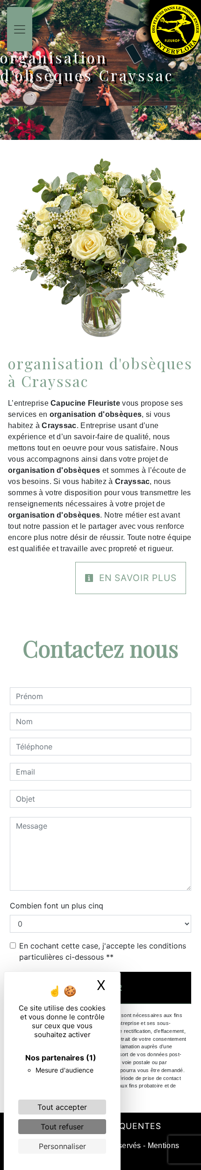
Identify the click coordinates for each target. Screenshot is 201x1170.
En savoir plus (136, 577)
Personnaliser (62, 1146)
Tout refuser (62, 1126)
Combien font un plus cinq (56, 905)
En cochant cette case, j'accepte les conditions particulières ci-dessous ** (102, 951)
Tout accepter (62, 1107)
